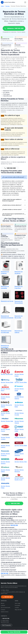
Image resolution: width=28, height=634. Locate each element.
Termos (7, 6)
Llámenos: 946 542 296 (15, 28)
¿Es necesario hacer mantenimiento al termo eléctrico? (13, 214)
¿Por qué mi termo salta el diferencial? (13, 177)
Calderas (3, 605)
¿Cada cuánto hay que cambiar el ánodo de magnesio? (11, 200)
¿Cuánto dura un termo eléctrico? (11, 205)
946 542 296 (11, 168)
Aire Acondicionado (5, 607)
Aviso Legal (17, 603)
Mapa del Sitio (18, 609)
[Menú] (25, 2)
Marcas (2, 603)
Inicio (2, 6)
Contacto (3, 609)
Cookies (17, 607)
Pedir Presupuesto (6, 625)
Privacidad (17, 605)
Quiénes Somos (4, 611)
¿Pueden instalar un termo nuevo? (12, 209)
